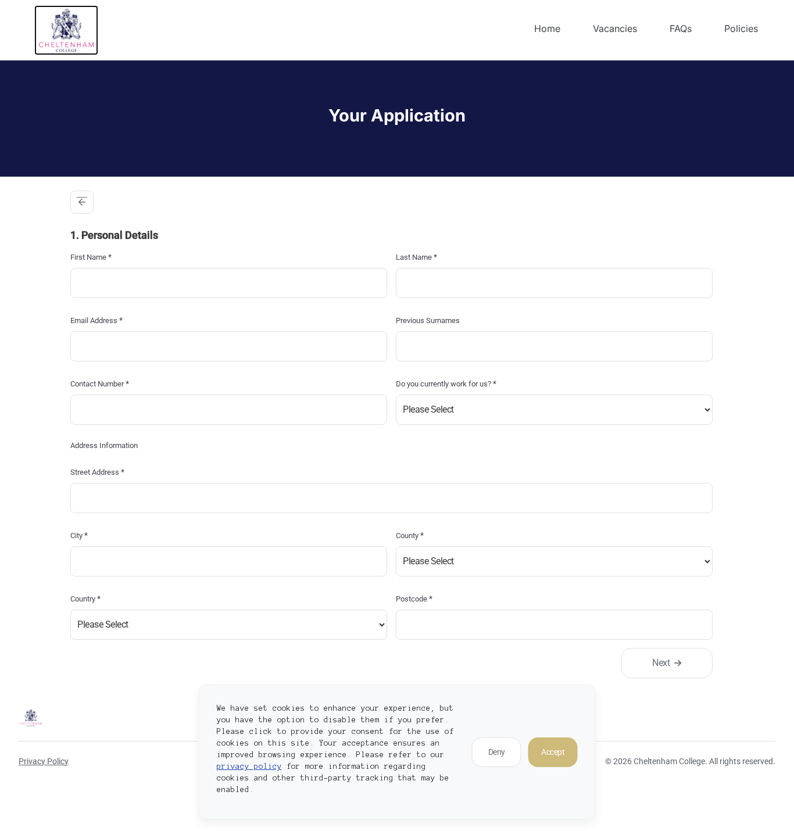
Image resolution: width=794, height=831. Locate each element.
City (79, 535)
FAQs (681, 28)
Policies (741, 28)
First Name (91, 257)
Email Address (96, 320)
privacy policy (249, 766)
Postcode (414, 598)
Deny (496, 752)
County (410, 535)
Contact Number (99, 383)
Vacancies (615, 28)
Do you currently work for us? (446, 383)
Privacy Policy (44, 761)
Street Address (97, 472)
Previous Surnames (428, 320)
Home (547, 28)
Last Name (416, 257)
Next (661, 662)
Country (85, 598)
